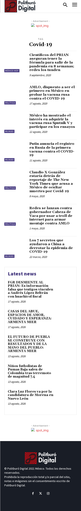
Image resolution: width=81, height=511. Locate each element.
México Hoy (12, 70)
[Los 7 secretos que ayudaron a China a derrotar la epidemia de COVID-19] (15, 247)
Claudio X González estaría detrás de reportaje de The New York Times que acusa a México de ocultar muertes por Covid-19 (51, 181)
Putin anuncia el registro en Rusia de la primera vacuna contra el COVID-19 (52, 149)
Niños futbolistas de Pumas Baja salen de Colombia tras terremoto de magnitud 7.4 (29, 371)
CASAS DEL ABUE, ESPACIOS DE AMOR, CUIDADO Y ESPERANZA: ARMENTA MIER (30, 316)
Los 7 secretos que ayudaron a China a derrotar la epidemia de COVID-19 (51, 246)
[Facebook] (33, 493)
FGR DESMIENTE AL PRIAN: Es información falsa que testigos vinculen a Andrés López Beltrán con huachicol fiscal (30, 289)
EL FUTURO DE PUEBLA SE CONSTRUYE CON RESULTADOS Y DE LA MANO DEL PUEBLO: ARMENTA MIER (29, 344)
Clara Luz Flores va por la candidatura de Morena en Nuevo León (30, 395)
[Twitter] (40, 493)
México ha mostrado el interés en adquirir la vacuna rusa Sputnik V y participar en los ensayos (52, 121)
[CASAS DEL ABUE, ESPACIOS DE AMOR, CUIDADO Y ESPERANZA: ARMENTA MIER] (64, 317)
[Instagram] (48, 493)
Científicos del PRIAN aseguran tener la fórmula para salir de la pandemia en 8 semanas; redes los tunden (51, 62)
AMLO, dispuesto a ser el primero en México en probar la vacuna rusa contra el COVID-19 (52, 93)
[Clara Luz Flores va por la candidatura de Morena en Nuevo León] (64, 397)
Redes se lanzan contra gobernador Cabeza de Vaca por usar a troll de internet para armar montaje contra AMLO (50, 215)
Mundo (9, 131)
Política (10, 102)
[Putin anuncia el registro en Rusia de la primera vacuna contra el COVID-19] (15, 150)
